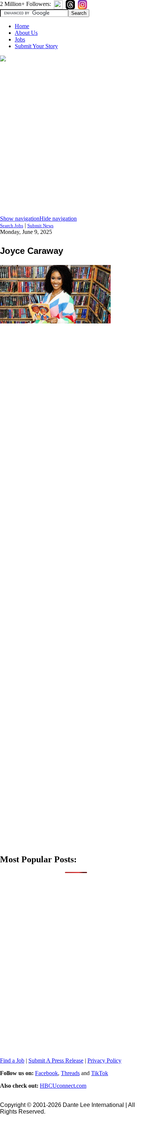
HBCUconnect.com (63, 1086)
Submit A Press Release (55, 1060)
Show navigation (19, 218)
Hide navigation (58, 218)
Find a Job (12, 1060)
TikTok (99, 1073)
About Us (26, 33)
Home (22, 26)
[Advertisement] (76, 139)
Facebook (46, 1073)
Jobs (20, 39)
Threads (70, 1073)
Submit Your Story (36, 46)
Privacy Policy (104, 1060)
